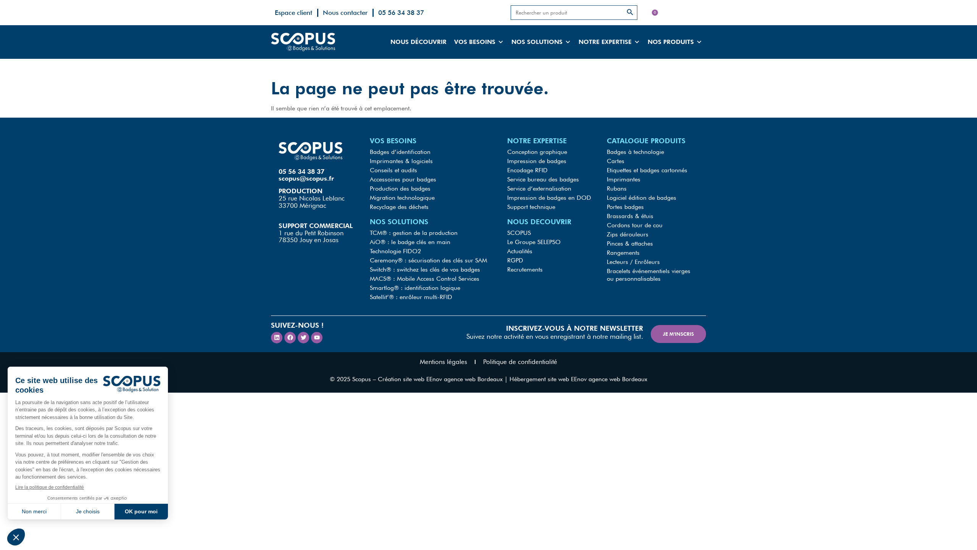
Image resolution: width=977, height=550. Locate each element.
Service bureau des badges (543, 179)
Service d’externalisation (539, 188)
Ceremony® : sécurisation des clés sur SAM (428, 260)
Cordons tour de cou (635, 225)
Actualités (519, 251)
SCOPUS (519, 232)
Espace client (293, 12)
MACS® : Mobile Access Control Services (424, 278)
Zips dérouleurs (627, 234)
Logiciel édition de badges (641, 197)
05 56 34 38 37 (401, 12)
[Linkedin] (276, 337)
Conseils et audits (393, 170)
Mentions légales (443, 362)
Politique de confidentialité (520, 362)
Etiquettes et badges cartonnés (647, 170)
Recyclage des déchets (399, 206)
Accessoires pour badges (403, 179)
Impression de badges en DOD (549, 197)
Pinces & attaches (630, 243)
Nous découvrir (418, 41)
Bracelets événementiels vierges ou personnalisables (648, 274)
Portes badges (625, 206)
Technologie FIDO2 (395, 251)
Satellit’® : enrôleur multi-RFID (411, 297)
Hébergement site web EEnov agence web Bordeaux (578, 379)
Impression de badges (536, 161)
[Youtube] (316, 337)
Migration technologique (402, 197)
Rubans (617, 188)
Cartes (615, 161)
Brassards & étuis (630, 216)
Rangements (623, 252)
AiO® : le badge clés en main (410, 242)
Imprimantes (623, 179)
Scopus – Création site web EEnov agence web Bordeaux (427, 379)
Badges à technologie (635, 151)
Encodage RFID (527, 170)
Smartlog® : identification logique (415, 287)
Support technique (531, 206)
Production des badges (400, 188)
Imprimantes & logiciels (401, 161)
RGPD (515, 260)
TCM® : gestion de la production (414, 232)
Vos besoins (474, 41)
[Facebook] (290, 337)
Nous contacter (345, 12)
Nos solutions (537, 41)
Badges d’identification (400, 151)
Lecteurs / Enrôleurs (633, 261)
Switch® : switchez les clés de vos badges (425, 269)
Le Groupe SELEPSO (534, 242)
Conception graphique (537, 151)
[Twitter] (303, 337)
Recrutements (525, 269)
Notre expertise (605, 41)
